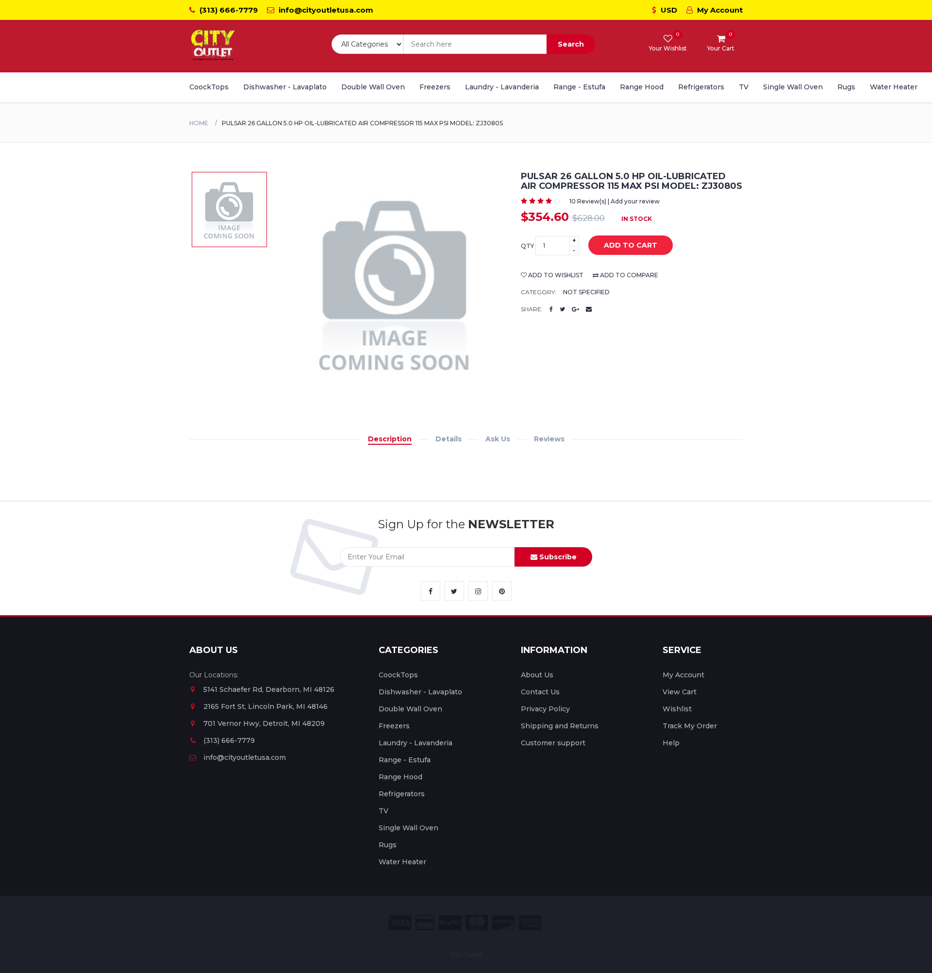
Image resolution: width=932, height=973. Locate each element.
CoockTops (209, 87)
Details (448, 439)
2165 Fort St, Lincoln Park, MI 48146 (265, 706)
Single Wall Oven (793, 87)
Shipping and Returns (560, 725)
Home (198, 123)
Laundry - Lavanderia (502, 87)
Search (571, 44)
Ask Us (497, 439)
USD (668, 10)
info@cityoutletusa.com (325, 10)
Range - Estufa (579, 87)
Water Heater (893, 87)
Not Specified (586, 292)
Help (671, 742)
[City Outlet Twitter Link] (454, 591)
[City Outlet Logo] (213, 45)
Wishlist (677, 709)
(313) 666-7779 (228, 10)
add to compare (628, 275)
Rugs (846, 87)
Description (390, 439)
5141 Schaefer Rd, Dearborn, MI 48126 (268, 689)
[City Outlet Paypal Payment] (450, 922)
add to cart (630, 245)
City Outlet (466, 954)
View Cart (680, 692)
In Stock (636, 218)
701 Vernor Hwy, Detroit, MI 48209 (264, 723)
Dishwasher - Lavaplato (285, 87)
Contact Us (540, 692)
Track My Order (690, 725)
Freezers (434, 87)
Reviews (549, 439)
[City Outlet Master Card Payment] (477, 922)
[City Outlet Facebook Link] (430, 591)
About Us (537, 675)
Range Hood (642, 87)
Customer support (553, 742)
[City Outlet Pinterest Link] (502, 591)
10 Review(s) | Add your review (614, 201)
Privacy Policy (545, 709)
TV (744, 87)
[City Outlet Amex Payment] (530, 922)
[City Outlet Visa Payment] (400, 922)
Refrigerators (701, 87)
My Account (719, 10)
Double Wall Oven (373, 87)
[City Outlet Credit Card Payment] (425, 922)
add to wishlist (555, 275)
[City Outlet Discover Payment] (503, 922)
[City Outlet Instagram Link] (478, 591)
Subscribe (557, 557)
